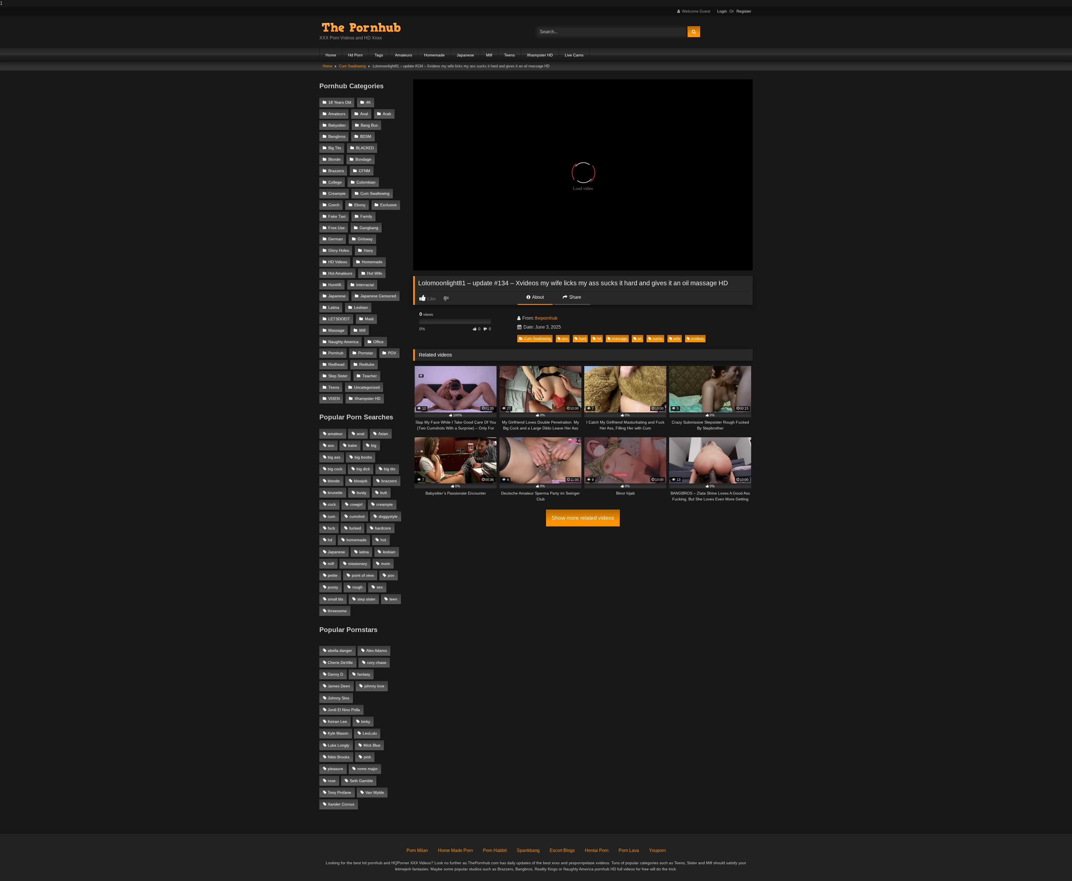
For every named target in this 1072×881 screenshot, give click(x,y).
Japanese (465, 55)
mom (385, 563)
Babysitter (337, 125)
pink (367, 757)
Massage (336, 330)
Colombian (365, 182)
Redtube (366, 364)
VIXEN (334, 398)
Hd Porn (355, 55)
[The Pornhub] (361, 27)
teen (393, 599)
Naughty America (343, 342)
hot (383, 540)
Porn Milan (417, 850)
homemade (356, 540)
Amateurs (403, 55)
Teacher (369, 376)
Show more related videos (583, 518)
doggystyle (388, 516)
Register (743, 11)
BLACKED (365, 148)
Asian (383, 433)
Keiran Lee (337, 721)
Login (722, 11)
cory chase (376, 662)
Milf (489, 55)
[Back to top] (1055, 865)
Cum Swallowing (352, 66)
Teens (509, 55)
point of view (363, 575)
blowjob (360, 481)
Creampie (337, 193)
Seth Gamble (361, 780)
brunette (335, 492)
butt (383, 492)
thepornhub (546, 318)
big (373, 445)
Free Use (336, 228)
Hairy (368, 250)
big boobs (363, 457)
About (537, 297)
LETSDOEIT (339, 319)
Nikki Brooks (339, 757)
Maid (369, 319)
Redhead (336, 364)
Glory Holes (338, 250)
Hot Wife (374, 273)
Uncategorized (367, 387)
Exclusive (388, 205)
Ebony (359, 205)
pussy (333, 587)
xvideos (697, 338)
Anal (364, 114)
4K (368, 102)
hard (582, 338)
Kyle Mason (338, 733)
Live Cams (574, 55)
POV (392, 353)
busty (361, 492)
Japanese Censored (378, 296)
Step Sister (338, 376)
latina (364, 552)
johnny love (374, 686)
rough (357, 587)
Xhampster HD (540, 55)
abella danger (340, 650)
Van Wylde (374, 792)
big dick (363, 469)
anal (360, 433)
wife (677, 338)
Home (331, 55)
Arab (387, 114)
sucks (657, 338)
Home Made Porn (455, 850)
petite (333, 575)
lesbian (389, 552)
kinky (365, 721)
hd (599, 338)
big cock (335, 469)
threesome (337, 611)
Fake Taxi (337, 216)
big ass (334, 457)
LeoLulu (370, 733)
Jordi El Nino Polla (344, 709)
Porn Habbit (495, 850)
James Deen (339, 686)
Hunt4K (334, 285)
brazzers (389, 481)
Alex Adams (376, 650)
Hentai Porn (597, 850)
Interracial (365, 285)
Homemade (434, 55)
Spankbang (528, 850)
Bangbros (336, 136)
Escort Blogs (562, 850)
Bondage (363, 159)
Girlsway (365, 239)
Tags (379, 55)
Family (366, 216)
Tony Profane (339, 792)
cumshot (357, 516)
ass (565, 338)
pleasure (335, 768)
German (335, 239)
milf (331, 563)
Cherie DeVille (340, 662)
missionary (357, 563)
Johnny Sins (338, 698)
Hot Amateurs (340, 273)
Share (574, 297)
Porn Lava (629, 850)
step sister (366, 599)
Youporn (657, 850)
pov (391, 575)
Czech (333, 205)
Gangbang (369, 228)
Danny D (335, 674)
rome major (367, 768)
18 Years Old (339, 102)
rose (332, 780)
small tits (335, 599)
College (335, 182)
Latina (333, 307)
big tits (389, 469)
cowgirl (356, 504)
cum (331, 516)
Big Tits (334, 148)
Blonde (334, 159)
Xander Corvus (341, 804)
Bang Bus (369, 125)
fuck (331, 528)
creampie (384, 504)
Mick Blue (372, 745)
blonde (334, 481)
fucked (355, 528)
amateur (335, 433)
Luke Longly (338, 745)
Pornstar (365, 353)
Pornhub (335, 353)
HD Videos (337, 262)
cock (332, 504)
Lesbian (361, 307)
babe (352, 445)
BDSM (365, 136)
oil (640, 338)
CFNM (364, 171)
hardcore (383, 528)
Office (378, 342)
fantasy (363, 674)
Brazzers (336, 171)
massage (619, 338)
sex (380, 587)
